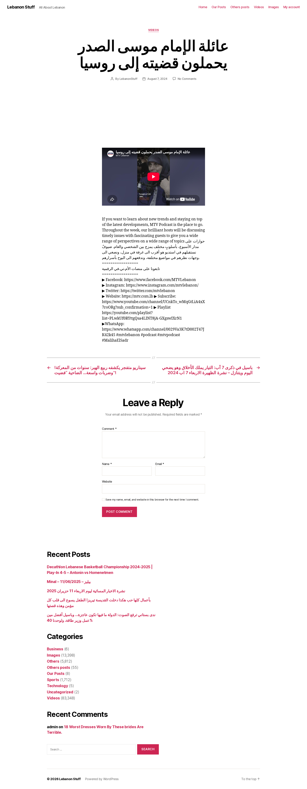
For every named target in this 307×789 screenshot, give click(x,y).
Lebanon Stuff (21, 7)
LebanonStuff (128, 79)
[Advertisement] (51, 121)
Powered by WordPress (102, 779)
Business (55, 649)
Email (159, 464)
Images (273, 7)
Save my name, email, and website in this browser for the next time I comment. (152, 499)
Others (53, 661)
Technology (57, 686)
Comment (109, 428)
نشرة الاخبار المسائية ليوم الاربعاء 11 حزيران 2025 (86, 591)
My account (291, 7)
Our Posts (219, 7)
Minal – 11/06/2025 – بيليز (69, 581)
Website (107, 481)
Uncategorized (60, 692)
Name (107, 464)
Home (203, 7)
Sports (53, 680)
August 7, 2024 (157, 79)
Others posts (239, 7)
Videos (259, 7)
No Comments (187, 79)
